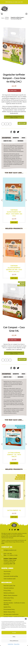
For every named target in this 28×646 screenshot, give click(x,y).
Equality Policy (7, 600)
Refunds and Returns (9, 593)
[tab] (6, 138)
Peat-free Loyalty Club (9, 585)
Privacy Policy (16, 644)
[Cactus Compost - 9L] (14, 491)
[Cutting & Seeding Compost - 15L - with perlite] (14, 437)
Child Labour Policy (9, 598)
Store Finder (7, 574)
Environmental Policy (9, 609)
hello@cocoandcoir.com (10, 550)
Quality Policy (7, 607)
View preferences (14, 640)
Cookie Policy (10, 644)
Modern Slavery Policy (9, 612)
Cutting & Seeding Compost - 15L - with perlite (14, 454)
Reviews (20, 141)
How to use (7, 141)
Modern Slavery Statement (10, 595)
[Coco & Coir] (4, 11)
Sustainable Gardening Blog (11, 576)
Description (6, 138)
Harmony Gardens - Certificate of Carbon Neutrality (14, 603)
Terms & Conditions (9, 588)
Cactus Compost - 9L (14, 510)
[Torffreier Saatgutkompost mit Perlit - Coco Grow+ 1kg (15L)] (14, 192)
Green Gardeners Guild (9, 578)
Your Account (7, 571)
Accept (14, 632)
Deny (14, 636)
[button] (26, 619)
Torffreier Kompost (7, 18)
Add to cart (22, 123)
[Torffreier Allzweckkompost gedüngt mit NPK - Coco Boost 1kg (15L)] (14, 248)
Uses (23, 138)
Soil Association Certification (11, 614)
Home (2, 18)
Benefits (16, 138)
